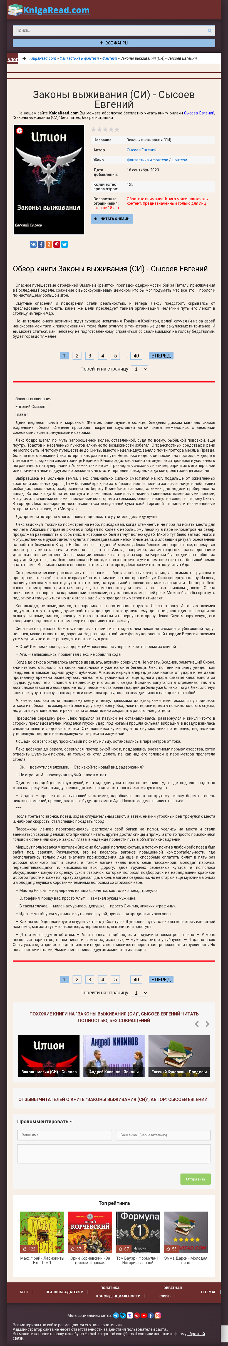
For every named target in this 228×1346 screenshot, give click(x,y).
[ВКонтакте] (33, 244)
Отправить (195, 1179)
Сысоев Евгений (199, 113)
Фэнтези (179, 160)
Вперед (161, 356)
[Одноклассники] (49, 244)
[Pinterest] (56, 244)
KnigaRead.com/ (49, 9)
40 (136, 356)
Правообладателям (64, 1292)
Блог (13, 59)
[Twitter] (64, 244)
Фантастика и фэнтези (147, 160)
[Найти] (209, 30)
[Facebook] (41, 244)
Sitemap (208, 1292)
